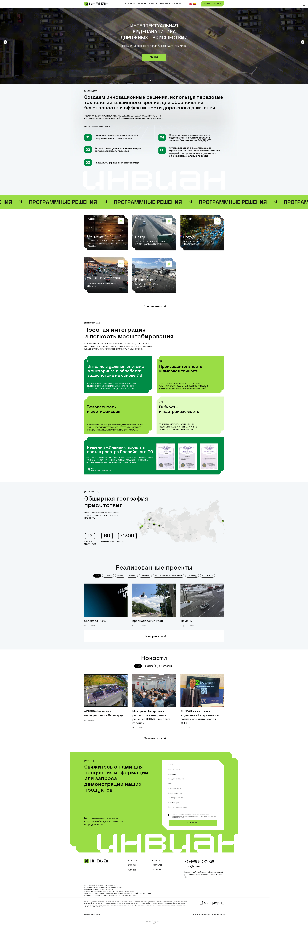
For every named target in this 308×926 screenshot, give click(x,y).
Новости (149, 666)
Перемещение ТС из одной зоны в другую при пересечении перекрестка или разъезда (105, 243)
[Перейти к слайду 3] (155, 80)
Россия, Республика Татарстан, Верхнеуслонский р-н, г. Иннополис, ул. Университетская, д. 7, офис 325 (203, 874)
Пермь (120, 576)
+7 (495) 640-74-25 (199, 861)
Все (97, 576)
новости (156, 860)
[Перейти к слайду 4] (157, 80)
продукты (132, 860)
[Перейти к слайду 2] (152, 80)
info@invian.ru (195, 866)
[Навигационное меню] (303, 5)
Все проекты (153, 636)
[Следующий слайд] (302, 42)
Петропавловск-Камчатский (168, 576)
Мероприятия (165, 666)
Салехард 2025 (95, 621)
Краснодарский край (147, 621)
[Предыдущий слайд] (5, 42)
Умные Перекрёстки (103, 278)
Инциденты (145, 280)
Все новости (153, 738)
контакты (156, 870)
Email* (170, 784)
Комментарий (173, 803)
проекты (132, 865)
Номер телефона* (175, 793)
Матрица (95, 236)
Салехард (192, 576)
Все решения (153, 306)
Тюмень (108, 576)
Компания (172, 774)
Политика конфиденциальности (209, 914)
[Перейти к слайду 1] (150, 80)
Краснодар (207, 576)
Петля (140, 237)
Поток (188, 237)
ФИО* (170, 765)
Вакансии (132, 870)
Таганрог (145, 576)
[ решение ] (91, 219)
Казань (132, 576)
